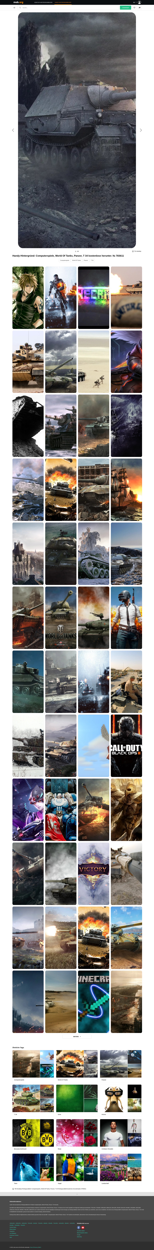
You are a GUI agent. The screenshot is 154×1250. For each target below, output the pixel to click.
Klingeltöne (12, 1231)
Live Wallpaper (13, 1233)
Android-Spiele (13, 1227)
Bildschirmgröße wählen (82, 1232)
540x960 (11, 1225)
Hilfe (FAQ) (79, 1236)
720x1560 (55, 1223)
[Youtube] (83, 1228)
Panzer (86, 260)
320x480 (50, 1223)
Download (125, 7)
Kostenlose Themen (14, 1235)
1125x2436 (72, 1223)
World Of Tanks (76, 260)
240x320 (35, 1223)
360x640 (67, 1223)
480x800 (45, 1223)
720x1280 (30, 1223)
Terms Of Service (33, 1247)
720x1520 (23, 1225)
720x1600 (40, 1223)
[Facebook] (79, 1228)
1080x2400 (18, 1223)
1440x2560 (61, 1223)
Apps (11, 1237)
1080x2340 (24, 1223)
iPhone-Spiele (13, 1229)
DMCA (39, 1247)
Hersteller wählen (81, 1230)
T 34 (92, 260)
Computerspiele (64, 260)
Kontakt (78, 1234)
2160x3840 (17, 1225)
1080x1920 (12, 1223)
